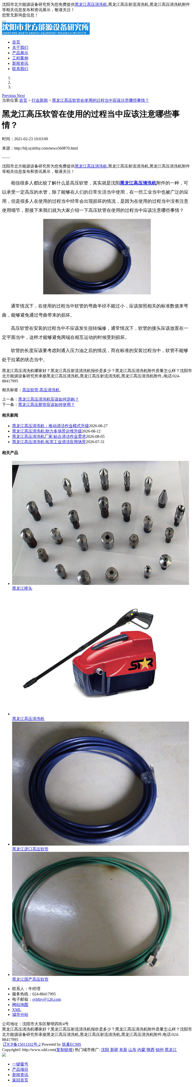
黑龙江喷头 (22, 588)
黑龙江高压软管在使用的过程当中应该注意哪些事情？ (100, 100)
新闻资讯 (20, 63)
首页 (16, 42)
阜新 (123, 1050)
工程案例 (20, 58)
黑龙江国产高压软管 (30, 979)
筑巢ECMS (71, 1044)
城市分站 (20, 1014)
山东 (132, 1050)
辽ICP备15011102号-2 (22, 1044)
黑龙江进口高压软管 (30, 849)
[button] (9, 95)
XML (16, 1010)
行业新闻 (40, 100)
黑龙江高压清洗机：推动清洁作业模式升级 (50, 426)
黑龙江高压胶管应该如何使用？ (46, 404)
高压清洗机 (49, 390)
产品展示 (20, 53)
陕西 (151, 1050)
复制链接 (64, 1050)
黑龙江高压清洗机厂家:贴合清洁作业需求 (49, 436)
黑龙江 (171, 1050)
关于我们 (20, 47)
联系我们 (20, 69)
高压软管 (30, 390)
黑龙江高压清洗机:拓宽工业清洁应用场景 (49, 442)
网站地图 (20, 1004)
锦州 (160, 1050)
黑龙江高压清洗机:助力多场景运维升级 (47, 431)
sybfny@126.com (46, 999)
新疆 (114, 1050)
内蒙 (141, 1050)
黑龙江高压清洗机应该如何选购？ (48, 399)
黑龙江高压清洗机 (91, 4)
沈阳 (105, 1050)
